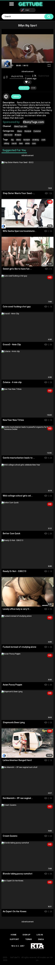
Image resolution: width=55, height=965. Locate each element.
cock (43, 140)
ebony (18, 140)
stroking (35, 140)
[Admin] (6, 96)
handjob (27, 140)
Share (33, 88)
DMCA (41, 939)
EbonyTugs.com (33, 122)
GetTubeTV (15, 957)
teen (21, 143)
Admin (16, 96)
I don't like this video (7, 77)
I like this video (4, 77)
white (27, 143)
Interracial (8, 135)
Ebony (19, 131)
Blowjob (18, 135)
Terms (28, 939)
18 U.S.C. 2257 (17, 946)
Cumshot (37, 131)
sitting (6, 143)
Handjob (28, 131)
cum (34, 143)
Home (13, 935)
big (12, 140)
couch (14, 143)
